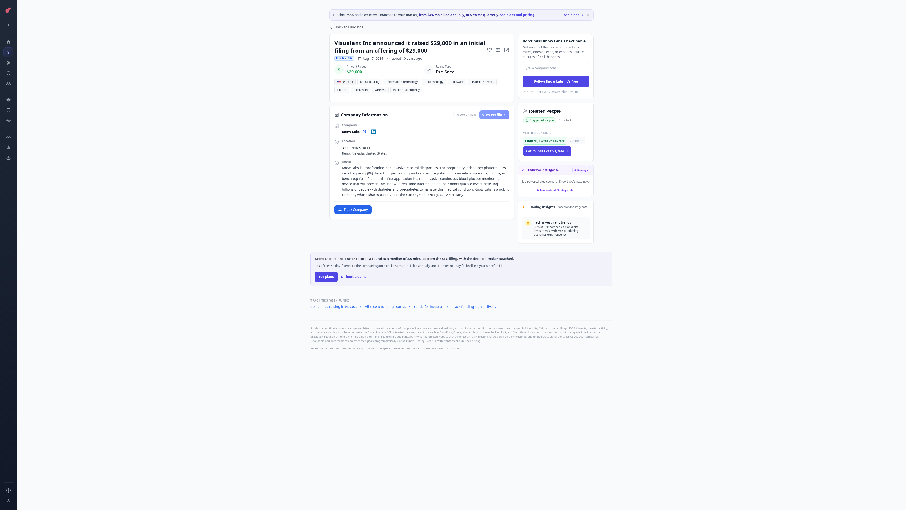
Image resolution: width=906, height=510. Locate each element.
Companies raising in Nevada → (335, 306)
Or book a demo (353, 277)
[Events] (8, 52)
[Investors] (8, 84)
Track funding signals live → (474, 306)
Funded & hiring (353, 348)
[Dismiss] (588, 15)
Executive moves (433, 348)
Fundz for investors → (431, 306)
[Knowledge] (8, 490)
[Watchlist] (8, 100)
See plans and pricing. (517, 15)
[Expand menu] (8, 25)
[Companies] (8, 63)
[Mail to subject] (498, 50)
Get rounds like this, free (545, 151)
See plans (326, 277)
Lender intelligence (378, 348)
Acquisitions (454, 348)
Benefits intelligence (406, 348)
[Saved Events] (8, 110)
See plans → (573, 15)
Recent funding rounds (324, 348)
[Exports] (8, 158)
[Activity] (8, 121)
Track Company (356, 209)
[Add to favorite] (489, 50)
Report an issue (466, 115)
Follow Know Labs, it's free (556, 81)
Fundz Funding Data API (421, 341)
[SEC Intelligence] (8, 73)
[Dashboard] (8, 42)
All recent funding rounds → (387, 306)
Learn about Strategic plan (557, 190)
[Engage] (8, 137)
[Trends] (8, 147)
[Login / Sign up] (8, 501)
